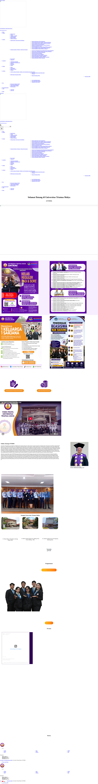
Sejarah (11, 34)
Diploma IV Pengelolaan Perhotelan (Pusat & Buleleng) (41, 45)
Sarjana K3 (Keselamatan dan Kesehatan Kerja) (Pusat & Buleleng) (43, 50)
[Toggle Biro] (97, 182)
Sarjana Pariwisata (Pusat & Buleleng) (38, 44)
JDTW (68, 751)
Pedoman (33, 73)
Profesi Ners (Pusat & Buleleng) (37, 53)
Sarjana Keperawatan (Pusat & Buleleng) (38, 52)
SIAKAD (12, 63)
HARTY (5, 751)
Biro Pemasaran (13, 86)
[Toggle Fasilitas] (97, 165)
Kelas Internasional (5, 87)
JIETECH (37, 752)
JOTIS (5, 752)
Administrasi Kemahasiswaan (15, 62)
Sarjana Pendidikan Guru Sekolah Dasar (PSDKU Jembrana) (42, 46)
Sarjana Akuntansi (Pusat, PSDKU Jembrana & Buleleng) (41, 43)
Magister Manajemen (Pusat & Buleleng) (38, 41)
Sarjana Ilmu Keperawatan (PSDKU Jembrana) (39, 55)
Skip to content (2, 0)
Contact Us (12, 59)
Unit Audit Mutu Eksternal (36, 81)
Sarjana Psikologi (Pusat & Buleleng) (38, 54)
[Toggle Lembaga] (97, 170)
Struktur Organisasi (13, 38)
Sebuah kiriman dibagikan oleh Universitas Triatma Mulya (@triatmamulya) (16, 662)
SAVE (36, 750)
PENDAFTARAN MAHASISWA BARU (14, 390)
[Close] (1, 128)
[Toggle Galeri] (97, 187)
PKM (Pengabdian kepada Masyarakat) (38, 72)
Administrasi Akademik (14, 61)
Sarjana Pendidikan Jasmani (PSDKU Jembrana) (40, 48)
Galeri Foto (12, 89)
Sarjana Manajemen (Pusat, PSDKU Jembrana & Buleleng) (41, 42)
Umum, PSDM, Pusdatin (14, 85)
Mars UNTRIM (13, 37)
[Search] (0, 125)
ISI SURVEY (49, 623)
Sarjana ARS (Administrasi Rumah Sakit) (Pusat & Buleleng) (42, 51)
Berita (3, 91)
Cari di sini (2, 93)
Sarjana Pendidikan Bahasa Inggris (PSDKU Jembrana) (41, 47)
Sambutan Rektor (13, 36)
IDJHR (37, 751)
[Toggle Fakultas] (97, 138)
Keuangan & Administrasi (14, 84)
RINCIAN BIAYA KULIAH (44, 390)
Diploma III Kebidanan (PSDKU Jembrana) (39, 56)
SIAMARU (12, 64)
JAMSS (5, 750)
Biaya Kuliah (12, 58)
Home (3, 32)
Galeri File (12, 90)
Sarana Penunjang (13, 69)
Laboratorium (12, 68)
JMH (68, 752)
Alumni (11, 65)
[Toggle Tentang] (97, 132)
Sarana (11, 67)
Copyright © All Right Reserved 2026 (6, 760)
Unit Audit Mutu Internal (36, 80)
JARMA (69, 750)
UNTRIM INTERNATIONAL (49, 570)
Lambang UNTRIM (13, 35)
